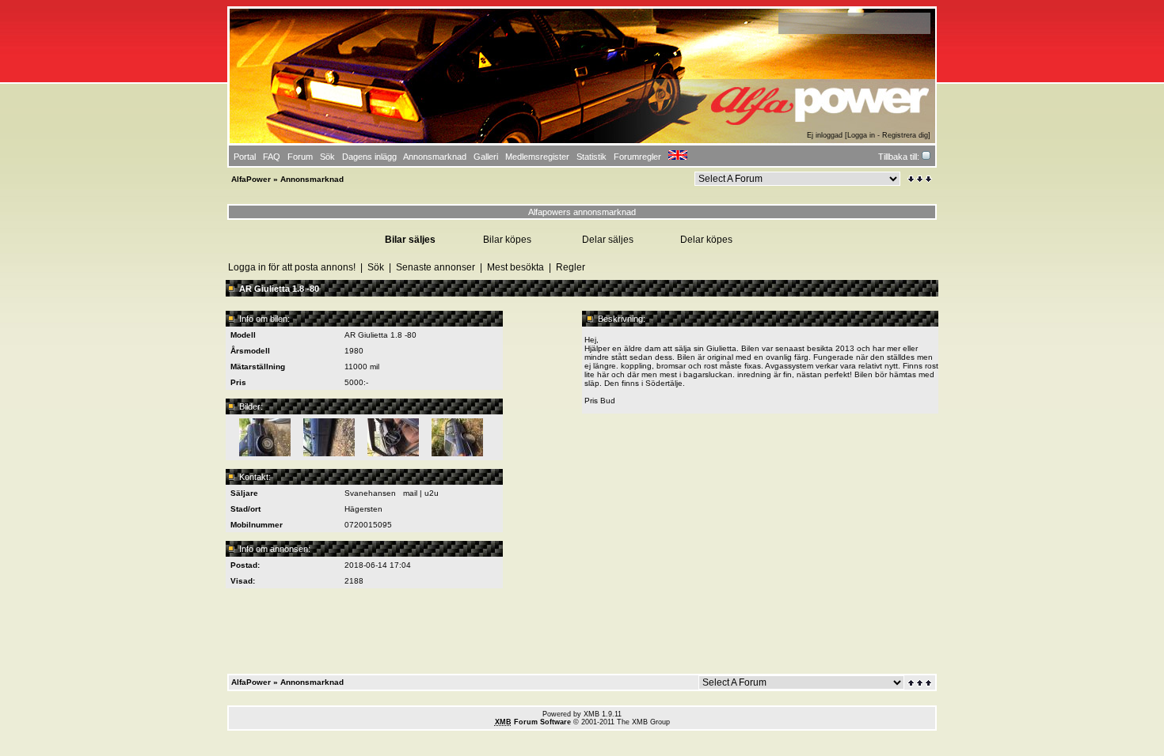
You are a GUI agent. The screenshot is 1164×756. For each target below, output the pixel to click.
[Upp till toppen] (921, 683)
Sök (375, 267)
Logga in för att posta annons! (292, 267)
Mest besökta (515, 267)
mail (410, 493)
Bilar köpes (507, 239)
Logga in (861, 135)
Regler (570, 267)
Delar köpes (706, 239)
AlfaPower (251, 179)
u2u (431, 493)
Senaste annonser (435, 267)
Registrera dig (905, 135)
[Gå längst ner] (920, 179)
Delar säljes (607, 239)
